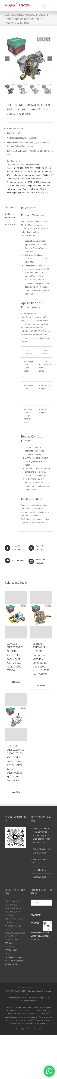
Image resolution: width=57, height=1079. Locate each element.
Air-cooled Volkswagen (32, 175)
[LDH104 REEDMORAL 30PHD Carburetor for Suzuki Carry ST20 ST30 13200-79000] (16, 614)
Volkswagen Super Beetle (18, 189)
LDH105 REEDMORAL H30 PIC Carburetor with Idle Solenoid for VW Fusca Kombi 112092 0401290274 (41, 659)
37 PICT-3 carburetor (43, 171)
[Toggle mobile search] (44, 5)
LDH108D (38, 178)
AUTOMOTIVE (22, 164)
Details (17, 682)
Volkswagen (34, 164)
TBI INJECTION (39, 876)
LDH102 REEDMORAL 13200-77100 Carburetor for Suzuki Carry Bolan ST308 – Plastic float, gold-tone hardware (15, 763)
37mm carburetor (14, 175)
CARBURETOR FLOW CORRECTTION (42, 851)
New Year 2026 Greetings (39, 861)
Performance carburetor (17, 182)
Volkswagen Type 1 (38, 189)
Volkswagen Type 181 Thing (19, 192)
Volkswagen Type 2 (39, 192)
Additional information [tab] (10, 216)
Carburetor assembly (25, 178)
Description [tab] (10, 207)
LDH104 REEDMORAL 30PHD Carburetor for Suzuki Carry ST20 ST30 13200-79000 (15, 657)
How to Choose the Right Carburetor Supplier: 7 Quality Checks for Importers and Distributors (42, 835)
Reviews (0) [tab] (10, 224)
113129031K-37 (37, 168)
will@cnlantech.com (14, 957)
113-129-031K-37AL (20, 168)
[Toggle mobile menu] (50, 5)
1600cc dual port (27, 171)
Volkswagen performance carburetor (35, 185)
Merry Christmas (39, 870)
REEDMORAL (33, 182)
